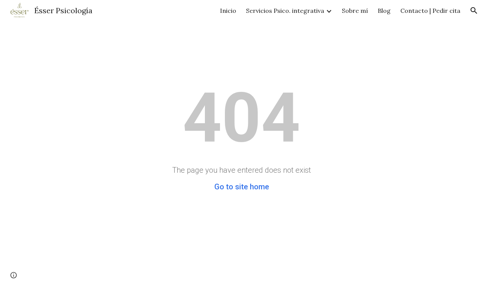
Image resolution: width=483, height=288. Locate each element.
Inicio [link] (228, 10)
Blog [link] (384, 10)
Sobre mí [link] (355, 10)
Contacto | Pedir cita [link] (430, 10)
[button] (474, 11)
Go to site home (241, 186)
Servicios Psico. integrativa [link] (285, 10)
